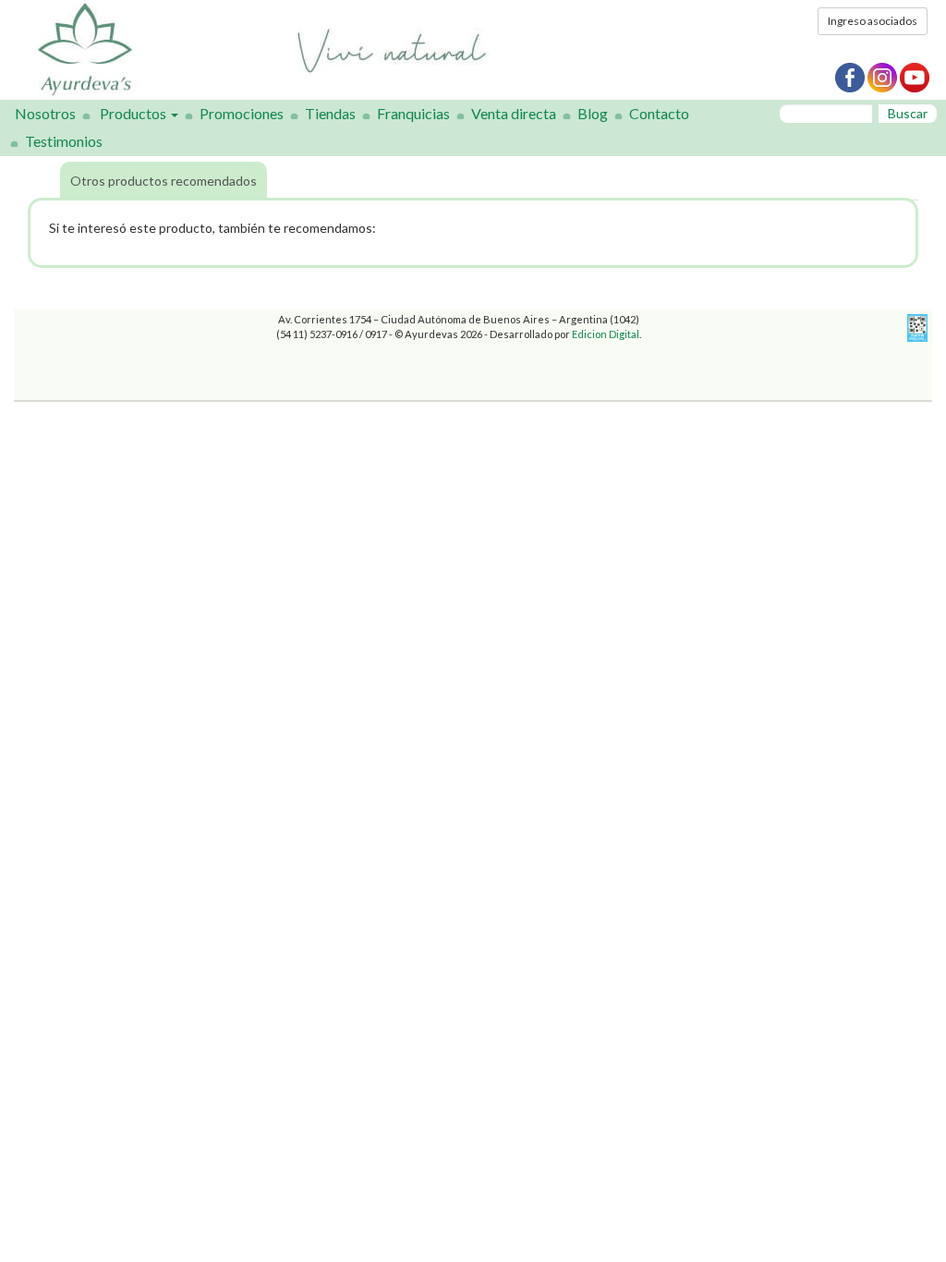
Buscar (908, 113)
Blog (592, 113)
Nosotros (45, 113)
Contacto (659, 113)
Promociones (242, 113)
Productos (134, 113)
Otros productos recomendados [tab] (163, 180)
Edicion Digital (605, 334)
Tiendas (330, 113)
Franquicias (413, 113)
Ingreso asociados (872, 21)
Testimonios (64, 141)
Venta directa (513, 113)
